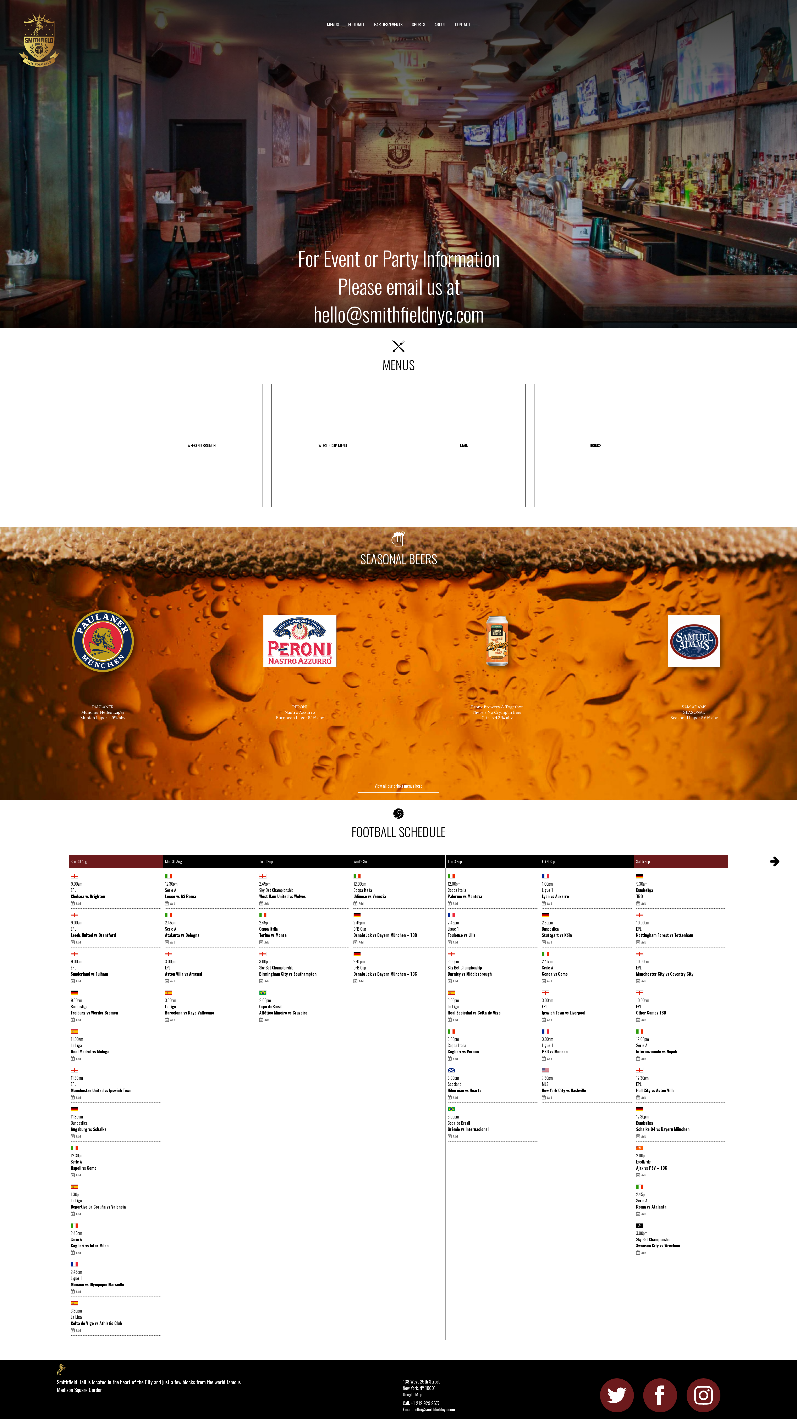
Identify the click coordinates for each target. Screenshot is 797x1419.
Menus (399, 363)
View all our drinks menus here (398, 786)
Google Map (412, 1394)
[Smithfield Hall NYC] (40, 40)
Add (78, 903)
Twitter (617, 1395)
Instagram (703, 1395)
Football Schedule (399, 830)
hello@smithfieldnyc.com (399, 313)
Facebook (660, 1395)
